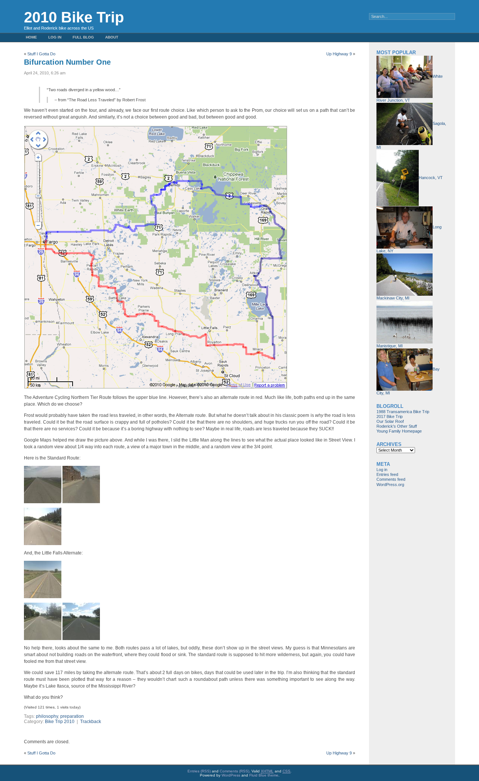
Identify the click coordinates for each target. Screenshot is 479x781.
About (111, 37)
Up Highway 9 (339, 54)
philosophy (47, 716)
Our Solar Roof (390, 421)
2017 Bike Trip (389, 416)
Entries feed (387, 474)
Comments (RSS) (234, 771)
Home (31, 37)
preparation (72, 716)
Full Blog (83, 37)
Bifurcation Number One (67, 62)
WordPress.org (390, 484)
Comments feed (390, 479)
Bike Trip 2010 (59, 721)
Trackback (90, 721)
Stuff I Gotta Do (41, 54)
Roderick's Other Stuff (396, 426)
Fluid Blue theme (263, 775)
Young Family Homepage (399, 431)
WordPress (231, 775)
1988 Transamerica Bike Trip (402, 411)
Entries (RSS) (199, 771)
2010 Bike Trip (74, 17)
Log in (54, 37)
